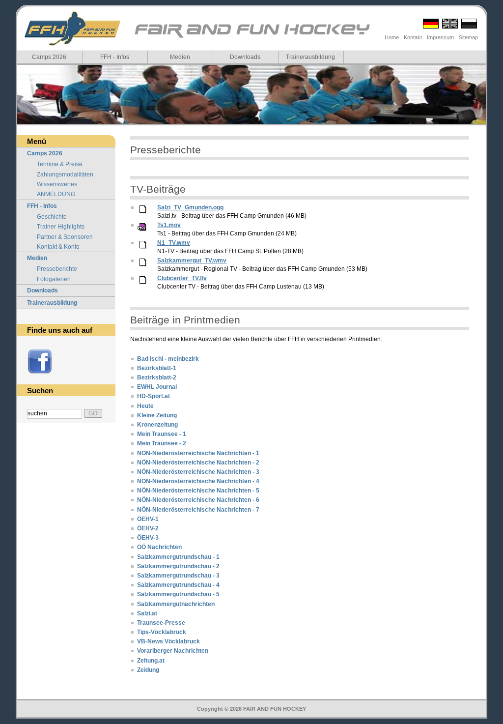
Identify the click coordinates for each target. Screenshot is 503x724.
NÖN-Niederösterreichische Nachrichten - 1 (198, 453)
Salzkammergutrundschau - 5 (178, 594)
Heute (145, 406)
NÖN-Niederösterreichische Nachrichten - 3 (198, 471)
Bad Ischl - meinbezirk (168, 358)
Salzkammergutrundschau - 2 (178, 566)
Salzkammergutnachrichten (176, 604)
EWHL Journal (157, 386)
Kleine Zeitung (157, 415)
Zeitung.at (151, 660)
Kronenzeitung (157, 424)
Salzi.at (147, 613)
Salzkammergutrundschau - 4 (178, 584)
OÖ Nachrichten (159, 547)
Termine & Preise (60, 164)
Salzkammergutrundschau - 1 (178, 556)
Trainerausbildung (310, 57)
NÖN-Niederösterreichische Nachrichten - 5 (198, 490)
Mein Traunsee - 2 (161, 443)
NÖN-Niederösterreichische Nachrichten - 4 (198, 481)
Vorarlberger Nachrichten (172, 650)
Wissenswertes (57, 184)
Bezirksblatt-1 (156, 368)
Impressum (440, 37)
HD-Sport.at (153, 396)
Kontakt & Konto (58, 246)
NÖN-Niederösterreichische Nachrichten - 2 (198, 462)
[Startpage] (251, 37)
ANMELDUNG (56, 194)
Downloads (245, 57)
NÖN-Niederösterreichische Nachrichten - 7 (198, 509)
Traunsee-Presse (161, 622)
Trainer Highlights (60, 226)
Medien (180, 57)
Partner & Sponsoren (65, 236)
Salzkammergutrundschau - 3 (178, 575)
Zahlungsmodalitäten (65, 174)
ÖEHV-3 (148, 537)
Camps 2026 (49, 57)
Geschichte (52, 216)
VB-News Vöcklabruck (168, 641)
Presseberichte (57, 268)
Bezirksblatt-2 (156, 377)
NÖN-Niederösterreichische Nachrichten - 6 (198, 499)
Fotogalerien (54, 279)
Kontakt (413, 37)
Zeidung (148, 669)
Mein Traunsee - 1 (161, 434)
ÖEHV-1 (148, 519)
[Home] (72, 28)
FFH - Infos (114, 57)
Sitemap (468, 37)
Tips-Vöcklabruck (161, 632)
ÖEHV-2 (148, 528)
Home (392, 37)
